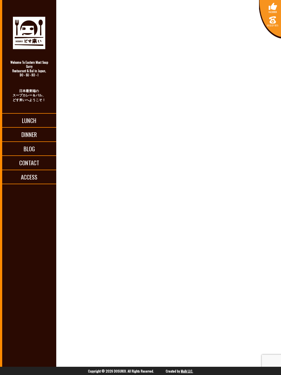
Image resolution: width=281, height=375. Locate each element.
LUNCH (29, 120)
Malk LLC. (187, 371)
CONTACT (29, 162)
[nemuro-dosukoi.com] (29, 32)
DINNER (29, 134)
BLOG (29, 148)
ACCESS (29, 177)
